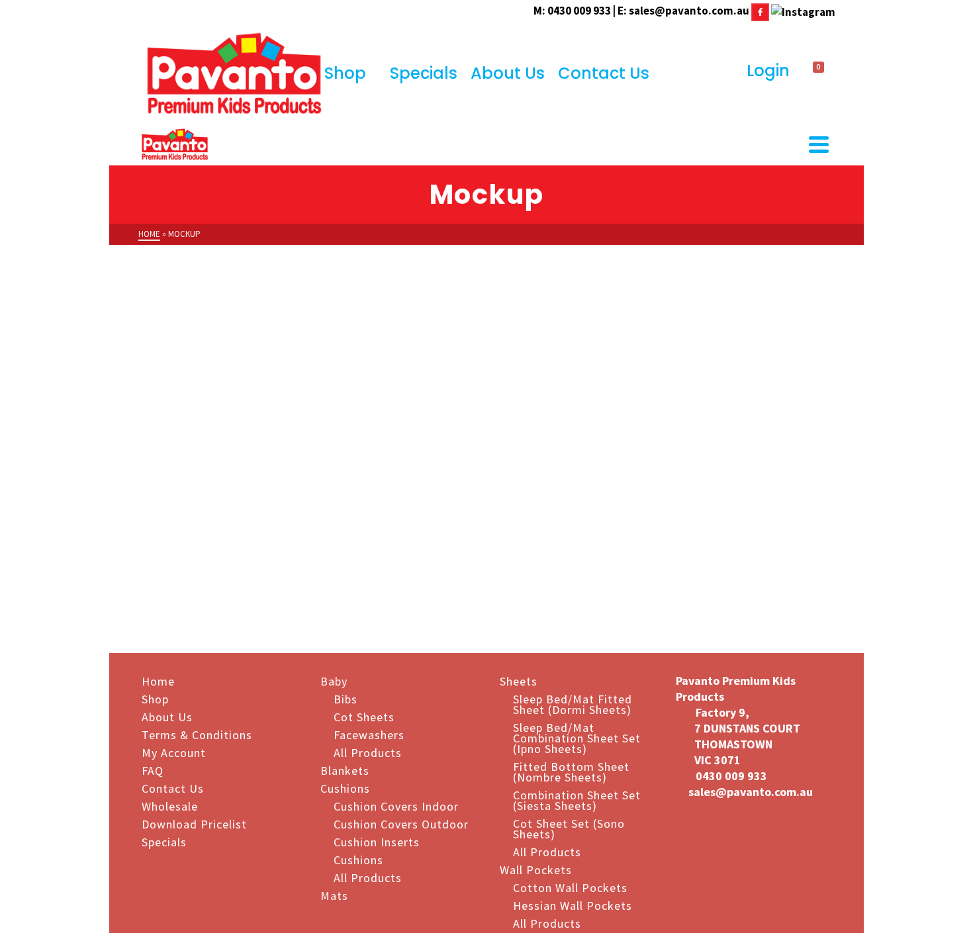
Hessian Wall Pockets (572, 905)
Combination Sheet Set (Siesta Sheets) (577, 799)
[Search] (724, 71)
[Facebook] (760, 10)
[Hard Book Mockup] (302, 570)
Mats (334, 895)
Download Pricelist (194, 823)
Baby (334, 681)
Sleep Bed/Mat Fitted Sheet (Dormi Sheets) (572, 703)
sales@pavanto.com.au (689, 10)
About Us (508, 73)
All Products (368, 752)
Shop (345, 73)
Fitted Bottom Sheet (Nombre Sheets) (571, 771)
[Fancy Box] (480, 388)
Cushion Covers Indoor (396, 806)
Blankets (344, 770)
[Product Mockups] (302, 388)
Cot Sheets (364, 716)
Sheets (518, 681)
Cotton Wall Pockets (570, 887)
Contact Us (603, 73)
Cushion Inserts (377, 841)
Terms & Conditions (197, 734)
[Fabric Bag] (657, 388)
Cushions (345, 788)
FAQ (152, 770)
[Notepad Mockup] (835, 388)
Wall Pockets (536, 869)
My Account (174, 752)
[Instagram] (803, 10)
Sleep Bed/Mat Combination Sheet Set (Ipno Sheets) (577, 737)
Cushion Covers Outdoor (401, 823)
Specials (423, 73)
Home (158, 681)
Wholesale (170, 806)
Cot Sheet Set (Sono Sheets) (569, 828)
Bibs (345, 698)
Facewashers (369, 734)
